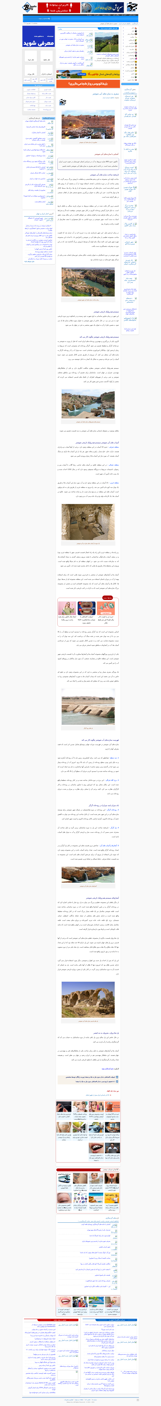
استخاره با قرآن (46, 74)
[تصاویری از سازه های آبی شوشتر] (88, 404)
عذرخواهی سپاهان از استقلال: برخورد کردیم (42, 1341)
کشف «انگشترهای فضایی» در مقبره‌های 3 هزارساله (40, 1332)
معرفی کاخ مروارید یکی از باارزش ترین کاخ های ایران (35, 185)
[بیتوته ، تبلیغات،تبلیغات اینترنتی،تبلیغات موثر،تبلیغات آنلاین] (59, 7)
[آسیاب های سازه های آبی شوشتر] (88, 124)
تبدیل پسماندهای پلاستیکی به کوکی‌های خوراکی (38, 233)
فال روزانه (31, 74)
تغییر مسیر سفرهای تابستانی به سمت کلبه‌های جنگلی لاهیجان (108, 55)
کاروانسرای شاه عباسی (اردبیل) (35, 127)
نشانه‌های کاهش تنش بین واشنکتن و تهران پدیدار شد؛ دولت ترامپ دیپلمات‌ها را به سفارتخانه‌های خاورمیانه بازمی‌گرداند (100, 1340)
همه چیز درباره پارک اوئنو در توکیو (130, 329)
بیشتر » (60, 29)
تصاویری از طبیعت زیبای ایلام (36, 190)
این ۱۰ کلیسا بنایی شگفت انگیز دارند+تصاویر (97, 1286)
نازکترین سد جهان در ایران (37, 178)
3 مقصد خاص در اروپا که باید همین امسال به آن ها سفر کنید (93, 1269)
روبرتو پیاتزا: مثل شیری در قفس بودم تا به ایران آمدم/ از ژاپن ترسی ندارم (41, 1358)
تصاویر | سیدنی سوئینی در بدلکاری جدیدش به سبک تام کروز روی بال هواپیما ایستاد (39, 241)
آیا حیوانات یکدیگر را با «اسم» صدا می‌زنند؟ (42, 1335)
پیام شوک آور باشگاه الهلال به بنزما (45, 1362)
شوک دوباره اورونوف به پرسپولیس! (45, 1338)
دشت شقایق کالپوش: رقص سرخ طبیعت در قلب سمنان (35, 139)
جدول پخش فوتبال (30, 101)
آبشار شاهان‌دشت (40, 202)
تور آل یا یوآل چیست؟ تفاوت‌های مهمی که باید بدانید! (95, 1252)
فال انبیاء (31, 60)
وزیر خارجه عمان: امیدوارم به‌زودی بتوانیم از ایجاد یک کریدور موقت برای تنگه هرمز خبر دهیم (99, 1363)
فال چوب (42, 80)
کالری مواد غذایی (30, 97)
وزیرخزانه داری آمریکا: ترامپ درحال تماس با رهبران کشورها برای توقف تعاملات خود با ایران (99, 1389)
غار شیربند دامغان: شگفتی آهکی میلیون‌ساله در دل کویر (130, 272)
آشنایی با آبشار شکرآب (38, 132)
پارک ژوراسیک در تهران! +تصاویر (35, 155)
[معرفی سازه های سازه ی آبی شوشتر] (88, 999)
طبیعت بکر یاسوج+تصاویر (102, 1275)
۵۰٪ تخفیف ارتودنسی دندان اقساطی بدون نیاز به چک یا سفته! (95, 1081)
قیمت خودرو (47, 89)
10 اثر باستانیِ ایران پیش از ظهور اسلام (97, 1095)
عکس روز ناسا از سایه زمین (47, 1365)
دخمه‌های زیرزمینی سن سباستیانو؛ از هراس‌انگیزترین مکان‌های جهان (130, 311)
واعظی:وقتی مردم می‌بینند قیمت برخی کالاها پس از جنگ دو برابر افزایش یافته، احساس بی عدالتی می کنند (99, 1374)
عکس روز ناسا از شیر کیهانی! (43, 249)
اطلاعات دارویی (31, 89)
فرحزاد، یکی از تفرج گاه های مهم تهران (98, 1230)
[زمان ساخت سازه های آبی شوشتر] (88, 282)
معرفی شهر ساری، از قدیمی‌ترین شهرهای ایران (96, 1241)
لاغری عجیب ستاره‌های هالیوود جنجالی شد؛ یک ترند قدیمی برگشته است (68, 1383)
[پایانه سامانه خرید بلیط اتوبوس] (88, 84)
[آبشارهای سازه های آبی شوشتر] (88, 874)
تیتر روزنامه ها (47, 109)
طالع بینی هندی (50, 80)
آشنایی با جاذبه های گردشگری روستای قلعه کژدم (96, 1224)
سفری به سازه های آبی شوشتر (75, 45)
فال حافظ (46, 60)
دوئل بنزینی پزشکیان (108, 1350)
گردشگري (135, 23)
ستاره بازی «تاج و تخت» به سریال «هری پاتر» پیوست (68, 1336)
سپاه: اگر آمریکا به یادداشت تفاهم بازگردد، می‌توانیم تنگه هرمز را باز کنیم (40, 255)
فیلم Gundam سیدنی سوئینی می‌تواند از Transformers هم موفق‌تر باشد (43, 1325)
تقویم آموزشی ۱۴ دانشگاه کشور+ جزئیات (35, 219)
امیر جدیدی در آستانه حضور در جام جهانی (43, 1329)
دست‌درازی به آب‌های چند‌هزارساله (104, 1356)
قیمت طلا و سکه (46, 93)
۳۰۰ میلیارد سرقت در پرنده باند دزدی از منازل (39, 225)
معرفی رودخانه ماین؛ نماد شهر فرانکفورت (97, 1281)
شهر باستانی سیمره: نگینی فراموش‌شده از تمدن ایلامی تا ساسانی (130, 254)
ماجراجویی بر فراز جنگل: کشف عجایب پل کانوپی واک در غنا (130, 236)
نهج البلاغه (32, 105)
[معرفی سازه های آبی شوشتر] (88, 522)
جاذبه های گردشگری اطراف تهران (35, 121)
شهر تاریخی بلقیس (104, 1247)
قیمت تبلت (48, 105)
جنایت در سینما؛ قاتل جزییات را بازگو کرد (40, 259)
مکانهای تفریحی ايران (124, 23)
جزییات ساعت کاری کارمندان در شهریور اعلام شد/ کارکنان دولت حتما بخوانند (99, 1368)
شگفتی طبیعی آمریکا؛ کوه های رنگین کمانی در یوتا (95, 1264)
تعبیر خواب (27, 80)
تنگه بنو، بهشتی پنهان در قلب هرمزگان (130, 144)
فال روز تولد (34, 80)
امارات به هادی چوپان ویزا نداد (43, 251)
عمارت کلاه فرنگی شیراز (37, 173)
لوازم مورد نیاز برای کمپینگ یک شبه (99, 1235)
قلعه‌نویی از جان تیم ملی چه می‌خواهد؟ (44, 1354)
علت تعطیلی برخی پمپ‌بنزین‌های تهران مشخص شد (127, 1355)
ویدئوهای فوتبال (31, 93)
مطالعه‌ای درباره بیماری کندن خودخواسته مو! (42, 1392)
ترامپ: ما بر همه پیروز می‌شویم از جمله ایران (101, 1359)
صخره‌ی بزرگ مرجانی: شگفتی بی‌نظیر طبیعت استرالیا (130, 217)
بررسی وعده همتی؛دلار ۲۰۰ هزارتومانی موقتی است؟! (129, 1372)
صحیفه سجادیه (31, 109)
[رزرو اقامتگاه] (88, 74)
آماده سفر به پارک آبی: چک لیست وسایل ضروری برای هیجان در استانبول (130, 180)
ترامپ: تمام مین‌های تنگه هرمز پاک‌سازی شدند (100, 1353)
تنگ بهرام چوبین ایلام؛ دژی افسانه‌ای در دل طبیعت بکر (130, 199)
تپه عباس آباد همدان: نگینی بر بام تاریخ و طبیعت (130, 126)
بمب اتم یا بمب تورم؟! (107, 1329)
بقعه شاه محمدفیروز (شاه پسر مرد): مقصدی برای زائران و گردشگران (130, 291)
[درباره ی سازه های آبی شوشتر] (88, 706)
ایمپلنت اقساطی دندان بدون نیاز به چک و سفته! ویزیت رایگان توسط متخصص (90, 1077)
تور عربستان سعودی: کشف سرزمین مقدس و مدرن (130, 108)
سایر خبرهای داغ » (29, 261)
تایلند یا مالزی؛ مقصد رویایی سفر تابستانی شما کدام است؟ (130, 161)
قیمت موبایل (47, 101)
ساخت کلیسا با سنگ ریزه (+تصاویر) (99, 1258)
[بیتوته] (29, 12)
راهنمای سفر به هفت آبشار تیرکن (74, 51)
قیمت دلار (48, 97)
